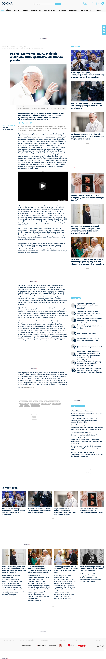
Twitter (23, 123)
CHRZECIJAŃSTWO (23, 401)
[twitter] (104, 30)
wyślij (31, 123)
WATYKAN (27, 406)
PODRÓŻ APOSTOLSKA (45, 403)
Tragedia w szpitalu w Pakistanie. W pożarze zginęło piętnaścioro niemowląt (85, 436)
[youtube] (104, 32)
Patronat (79, 640)
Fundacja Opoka (8, 640)
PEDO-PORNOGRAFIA (34, 403)
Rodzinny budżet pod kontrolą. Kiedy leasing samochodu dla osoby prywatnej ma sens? (87, 428)
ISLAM (30, 401)
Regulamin (44, 640)
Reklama (62, 640)
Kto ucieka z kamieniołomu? (81, 432)
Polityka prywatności (26, 640)
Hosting (97, 640)
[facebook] (104, 27)
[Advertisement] (53, 26)
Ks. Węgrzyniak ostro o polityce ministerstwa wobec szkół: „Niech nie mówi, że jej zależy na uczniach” (87, 454)
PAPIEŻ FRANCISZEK (24, 403)
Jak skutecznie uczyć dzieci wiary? (83, 425)
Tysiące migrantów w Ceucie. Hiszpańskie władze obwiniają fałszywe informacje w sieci (86, 448)
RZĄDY (21, 406)
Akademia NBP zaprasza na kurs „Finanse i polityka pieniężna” (86, 414)
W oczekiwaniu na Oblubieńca (82, 411)
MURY (45, 401)
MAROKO (35, 401)
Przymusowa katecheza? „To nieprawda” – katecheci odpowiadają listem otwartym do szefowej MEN (86, 441)
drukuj (27, 123)
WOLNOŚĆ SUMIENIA (35, 406)
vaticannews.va (28, 388)
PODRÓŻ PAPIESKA (56, 403)
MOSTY (40, 401)
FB (20, 123)
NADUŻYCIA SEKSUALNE (54, 401)
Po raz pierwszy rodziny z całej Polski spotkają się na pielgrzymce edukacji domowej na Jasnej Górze (84, 420)
